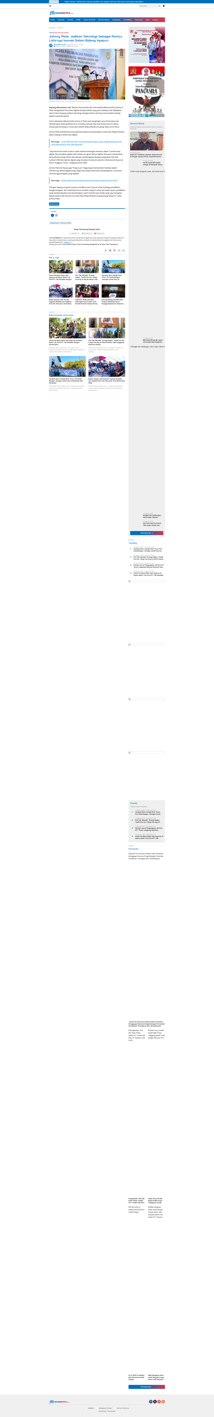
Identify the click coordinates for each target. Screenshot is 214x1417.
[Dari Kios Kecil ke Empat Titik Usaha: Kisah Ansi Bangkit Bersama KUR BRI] (135, 525)
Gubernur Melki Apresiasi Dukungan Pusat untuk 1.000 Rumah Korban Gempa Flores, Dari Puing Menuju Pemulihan (86, 302)
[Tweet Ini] (110, 250)
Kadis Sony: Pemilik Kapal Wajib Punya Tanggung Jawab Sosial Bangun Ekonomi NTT (155, 1201)
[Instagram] (159, 1402)
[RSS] (163, 1402)
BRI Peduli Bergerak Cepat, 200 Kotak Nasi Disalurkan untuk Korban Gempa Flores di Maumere (153, 341)
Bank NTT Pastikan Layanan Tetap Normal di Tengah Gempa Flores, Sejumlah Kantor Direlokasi (146, 156)
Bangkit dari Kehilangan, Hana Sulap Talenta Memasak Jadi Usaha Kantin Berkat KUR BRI (152, 516)
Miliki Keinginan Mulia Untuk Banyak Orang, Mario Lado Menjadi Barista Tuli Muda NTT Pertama (156, 1377)
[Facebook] (151, 1402)
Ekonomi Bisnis (103, 20)
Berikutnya (54, 204)
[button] (159, 6)
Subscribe (99, 233)
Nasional (61, 20)
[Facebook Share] (105, 250)
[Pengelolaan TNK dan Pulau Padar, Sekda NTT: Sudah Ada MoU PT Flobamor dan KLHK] (137, 1112)
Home (52, 20)
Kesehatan (116, 20)
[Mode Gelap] (164, 6)
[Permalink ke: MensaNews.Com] (51, 45)
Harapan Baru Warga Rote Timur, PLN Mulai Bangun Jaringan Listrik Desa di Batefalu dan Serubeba (112, 277)
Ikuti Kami (87, 233)
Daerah (70, 20)
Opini (147, 20)
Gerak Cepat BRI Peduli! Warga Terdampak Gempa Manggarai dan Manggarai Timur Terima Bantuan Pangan (153, 164)
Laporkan (74, 233)
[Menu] (50, 6)
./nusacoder (111, 1411)
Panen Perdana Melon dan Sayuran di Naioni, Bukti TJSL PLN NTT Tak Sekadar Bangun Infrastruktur (60, 277)
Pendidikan (127, 20)
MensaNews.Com (59, 45)
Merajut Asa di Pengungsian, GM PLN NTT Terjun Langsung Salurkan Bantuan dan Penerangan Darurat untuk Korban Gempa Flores (149, 566)
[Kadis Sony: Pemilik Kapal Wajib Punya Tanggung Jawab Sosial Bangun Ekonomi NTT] (156, 1112)
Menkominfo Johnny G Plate (60, 223)
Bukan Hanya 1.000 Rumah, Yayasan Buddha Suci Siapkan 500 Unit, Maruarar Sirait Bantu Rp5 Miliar (60, 302)
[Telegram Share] (119, 250)
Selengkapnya (145, 533)
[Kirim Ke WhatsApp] (123, 250)
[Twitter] (155, 1402)
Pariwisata (139, 20)
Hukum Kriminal (89, 20)
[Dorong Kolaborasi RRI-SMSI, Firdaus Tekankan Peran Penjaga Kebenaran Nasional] (113, 291)
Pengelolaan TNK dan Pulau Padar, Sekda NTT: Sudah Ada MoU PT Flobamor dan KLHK (137, 1201)
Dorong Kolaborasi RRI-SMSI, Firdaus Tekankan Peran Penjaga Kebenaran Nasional (112, 302)
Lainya (155, 20)
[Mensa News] (61, 13)
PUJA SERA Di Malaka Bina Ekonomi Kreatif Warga (136, 1377)
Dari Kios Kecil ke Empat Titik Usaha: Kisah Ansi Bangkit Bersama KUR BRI (152, 524)
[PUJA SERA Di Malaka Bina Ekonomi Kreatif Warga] (137, 1289)
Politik (78, 20)
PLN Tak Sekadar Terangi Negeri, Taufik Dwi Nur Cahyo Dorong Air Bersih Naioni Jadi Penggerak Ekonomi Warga (86, 277)
